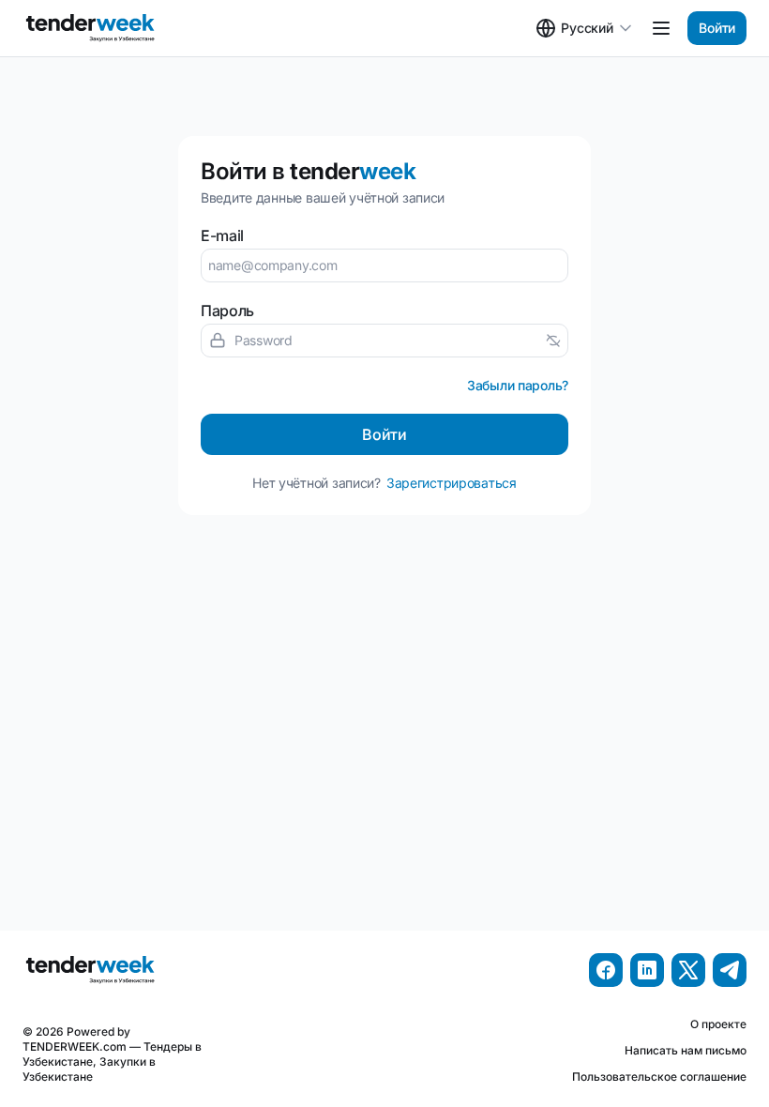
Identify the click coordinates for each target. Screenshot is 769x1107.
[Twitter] (688, 970)
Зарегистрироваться (451, 483)
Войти (717, 28)
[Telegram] (729, 970)
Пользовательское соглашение (659, 1076)
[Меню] (661, 28)
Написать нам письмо (685, 1050)
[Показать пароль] (553, 340)
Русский (586, 28)
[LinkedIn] (647, 970)
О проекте (718, 1024)
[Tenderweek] (92, 28)
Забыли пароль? (517, 385)
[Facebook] (606, 970)
